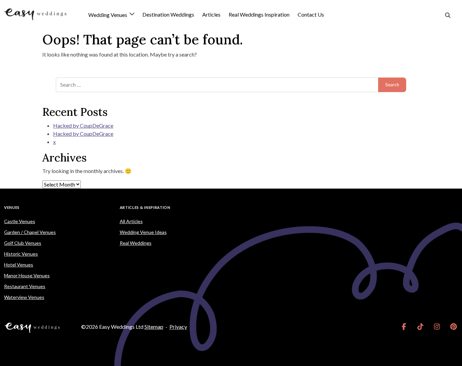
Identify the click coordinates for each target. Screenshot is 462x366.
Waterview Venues (24, 297)
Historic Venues (21, 254)
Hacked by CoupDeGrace (83, 125)
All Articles (131, 221)
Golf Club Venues (22, 243)
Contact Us (311, 14)
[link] (404, 327)
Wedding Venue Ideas (143, 232)
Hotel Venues (18, 264)
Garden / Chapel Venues (30, 232)
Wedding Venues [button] (108, 15)
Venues (12, 207)
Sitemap (153, 326)
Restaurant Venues (24, 286)
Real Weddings (136, 243)
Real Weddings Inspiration (259, 14)
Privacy (178, 326)
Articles (211, 14)
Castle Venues (19, 221)
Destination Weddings (168, 14)
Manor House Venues (27, 275)
